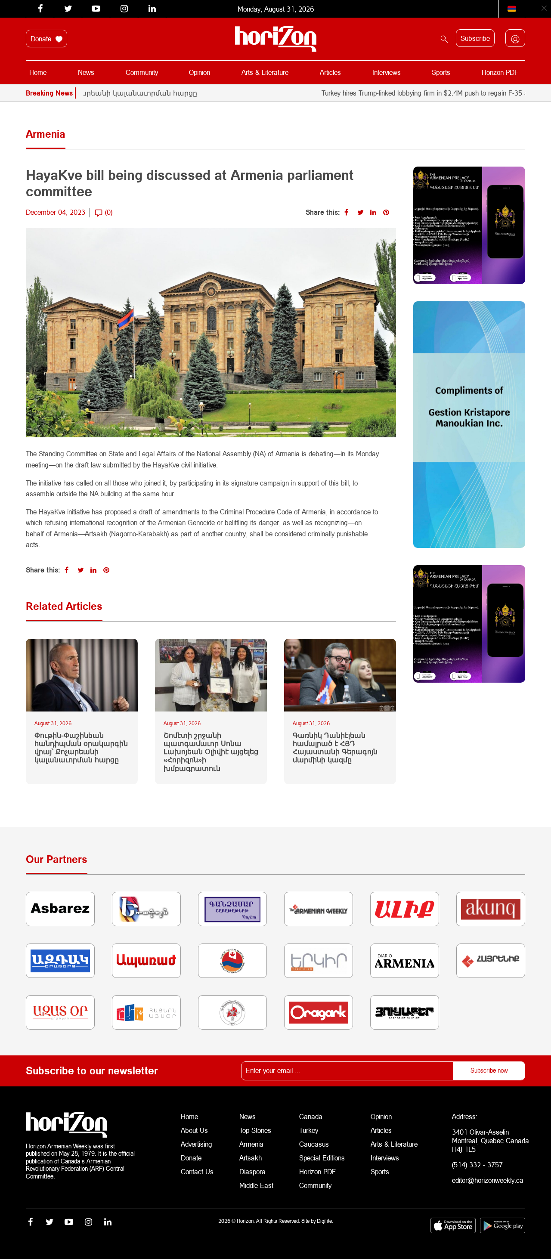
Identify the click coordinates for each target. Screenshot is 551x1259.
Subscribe (475, 38)
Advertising (196, 1144)
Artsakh (250, 1158)
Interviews (386, 72)
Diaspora (252, 1171)
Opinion (199, 72)
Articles (330, 72)
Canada (310, 1116)
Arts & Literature (264, 72)
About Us (194, 1130)
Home (37, 72)
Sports (441, 72)
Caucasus (314, 1144)
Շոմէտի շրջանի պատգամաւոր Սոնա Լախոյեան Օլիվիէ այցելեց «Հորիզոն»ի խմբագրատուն (211, 751)
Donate (42, 38)
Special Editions (322, 1158)
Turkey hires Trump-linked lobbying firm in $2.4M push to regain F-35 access (405, 93)
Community (142, 72)
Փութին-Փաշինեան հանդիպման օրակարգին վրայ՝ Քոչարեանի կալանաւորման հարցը (81, 747)
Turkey (308, 1130)
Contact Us (197, 1171)
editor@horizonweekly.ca (487, 1180)
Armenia (251, 1144)
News (86, 72)
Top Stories (255, 1130)
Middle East (256, 1185)
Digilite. (325, 1221)
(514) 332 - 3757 (477, 1164)
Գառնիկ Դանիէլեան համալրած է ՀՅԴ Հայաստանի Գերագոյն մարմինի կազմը (335, 747)
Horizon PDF (500, 72)
